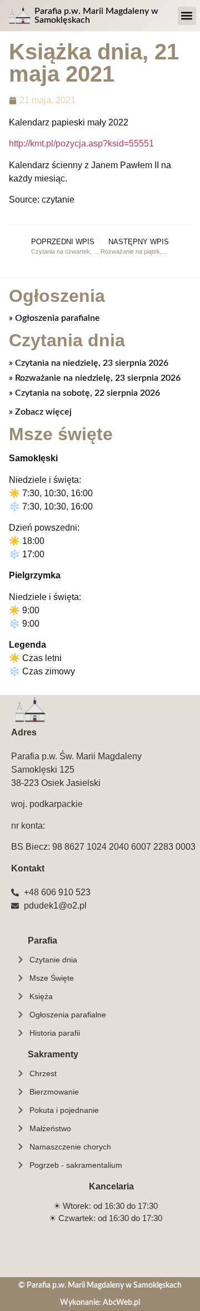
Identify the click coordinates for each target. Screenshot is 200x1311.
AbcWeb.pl (121, 1302)
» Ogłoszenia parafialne (54, 318)
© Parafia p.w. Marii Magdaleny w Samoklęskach (100, 1285)
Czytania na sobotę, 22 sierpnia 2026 (86, 393)
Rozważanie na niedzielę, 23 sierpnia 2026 (97, 378)
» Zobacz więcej (40, 411)
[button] (187, 16)
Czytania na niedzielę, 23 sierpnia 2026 (90, 363)
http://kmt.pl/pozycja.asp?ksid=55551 (81, 143)
